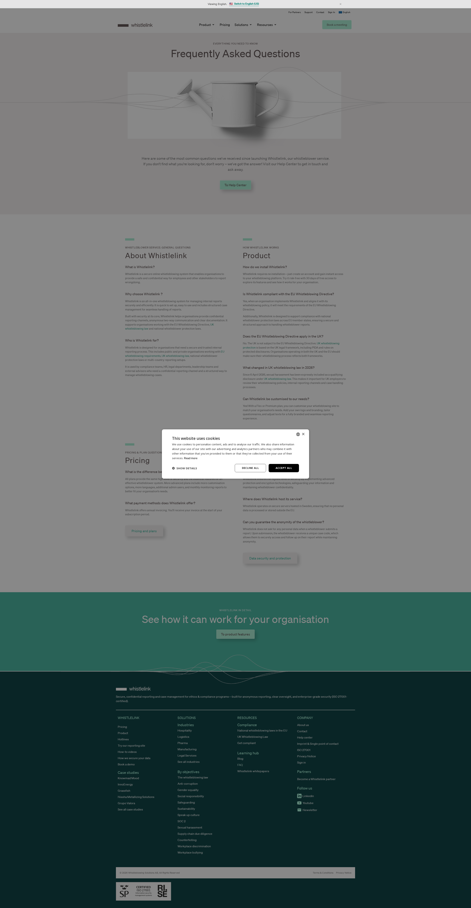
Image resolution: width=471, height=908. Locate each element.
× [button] (303, 434)
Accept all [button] (284, 468)
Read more (190, 458)
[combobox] (298, 434)
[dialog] (235, 454)
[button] (184, 468)
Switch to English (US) (244, 4)
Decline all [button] (250, 468)
